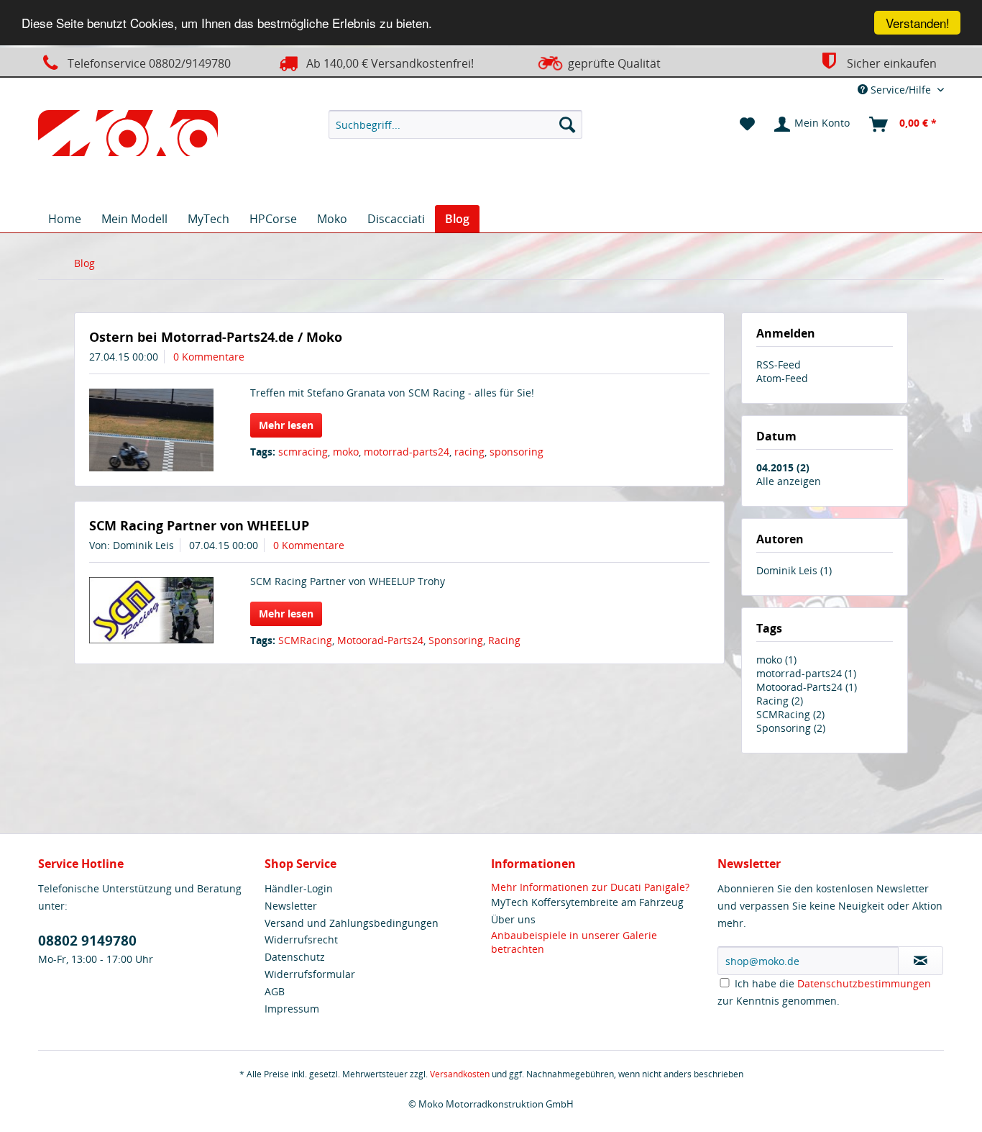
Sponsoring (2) (790, 728)
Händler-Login (299, 888)
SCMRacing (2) (790, 714)
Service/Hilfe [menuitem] (901, 89)
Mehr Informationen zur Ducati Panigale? (590, 887)
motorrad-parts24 (406, 451)
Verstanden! (918, 23)
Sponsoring (455, 640)
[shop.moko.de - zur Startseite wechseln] (128, 136)
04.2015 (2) (782, 467)
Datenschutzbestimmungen (864, 983)
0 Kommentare (208, 356)
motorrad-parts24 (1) (806, 673)
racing (469, 451)
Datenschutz (295, 957)
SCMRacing (305, 640)
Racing (504, 640)
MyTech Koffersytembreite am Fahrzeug (587, 902)
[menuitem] (455, 124)
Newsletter (291, 906)
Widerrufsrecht (301, 939)
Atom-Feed (782, 378)
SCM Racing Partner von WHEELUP (199, 525)
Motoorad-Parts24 (380, 640)
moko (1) (776, 659)
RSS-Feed (778, 364)
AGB (275, 991)
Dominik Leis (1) (794, 570)
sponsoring (516, 451)
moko (346, 451)
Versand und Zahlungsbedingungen (352, 923)
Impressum (292, 1008)
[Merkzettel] (747, 124)
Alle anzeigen (788, 481)
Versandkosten (460, 1074)
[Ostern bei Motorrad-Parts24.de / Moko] (151, 430)
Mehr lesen (286, 425)
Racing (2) (779, 700)
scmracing (303, 451)
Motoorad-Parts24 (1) (806, 687)
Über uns (513, 919)
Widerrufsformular (310, 974)
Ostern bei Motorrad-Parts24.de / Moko (215, 336)
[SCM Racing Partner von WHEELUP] (151, 610)
